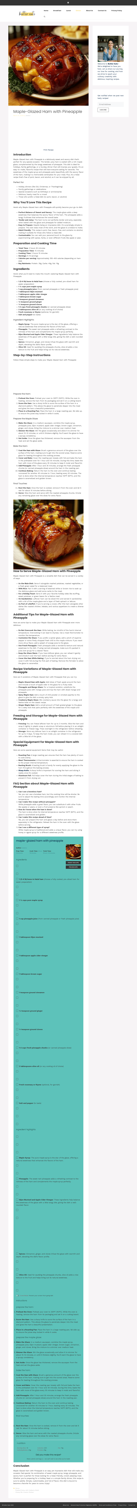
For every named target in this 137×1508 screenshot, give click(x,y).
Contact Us (102, 11)
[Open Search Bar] (44, 17)
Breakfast (57, 11)
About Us (89, 11)
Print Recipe (48, 150)
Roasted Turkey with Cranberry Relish (27, 1490)
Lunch (68, 11)
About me (66, 1505)
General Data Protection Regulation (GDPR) (84, 1505)
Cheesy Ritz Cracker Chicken (24, 1492)
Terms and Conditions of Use (107, 1505)
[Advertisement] (48, 134)
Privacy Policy (116, 11)
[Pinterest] (68, 2)
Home (46, 11)
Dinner (78, 11)
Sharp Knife (23, 770)
